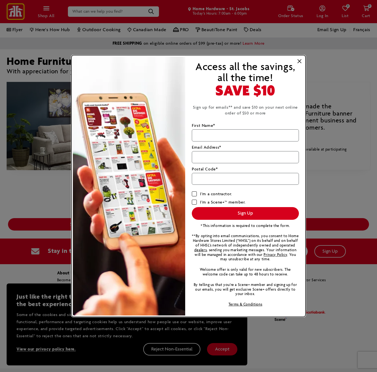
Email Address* (206, 147)
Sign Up (245, 213)
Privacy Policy (275, 255)
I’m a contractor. (216, 194)
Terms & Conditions (245, 304)
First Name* (203, 125)
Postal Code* (205, 169)
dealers (200, 250)
